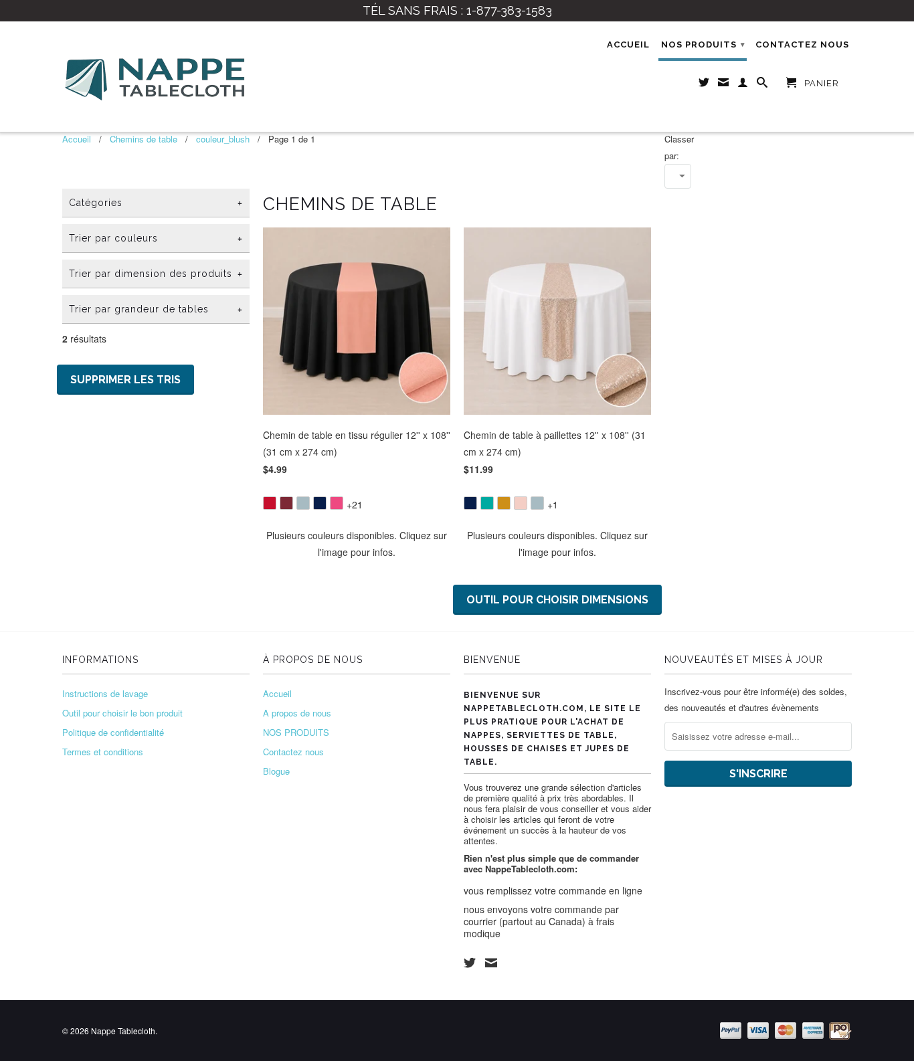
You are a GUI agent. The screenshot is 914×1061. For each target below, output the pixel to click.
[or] (504, 503)
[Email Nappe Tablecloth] (723, 85)
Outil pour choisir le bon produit (122, 712)
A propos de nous (297, 712)
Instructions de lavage (105, 693)
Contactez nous (802, 44)
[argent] (303, 503)
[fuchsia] (336, 503)
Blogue (276, 771)
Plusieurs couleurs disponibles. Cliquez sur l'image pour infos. (356, 543)
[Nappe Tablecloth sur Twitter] (704, 85)
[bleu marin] (320, 503)
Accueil (628, 44)
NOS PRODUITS (703, 44)
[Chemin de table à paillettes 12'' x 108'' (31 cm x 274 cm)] (557, 494)
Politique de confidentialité (113, 732)
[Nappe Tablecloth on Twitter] (470, 963)
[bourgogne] (286, 503)
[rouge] (269, 503)
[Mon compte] (743, 85)
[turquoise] (487, 503)
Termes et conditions (102, 751)
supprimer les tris (125, 379)
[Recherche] (762, 85)
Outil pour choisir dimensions (557, 599)
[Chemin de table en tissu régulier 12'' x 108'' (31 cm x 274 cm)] (356, 494)
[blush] (520, 503)
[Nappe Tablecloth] (156, 76)
